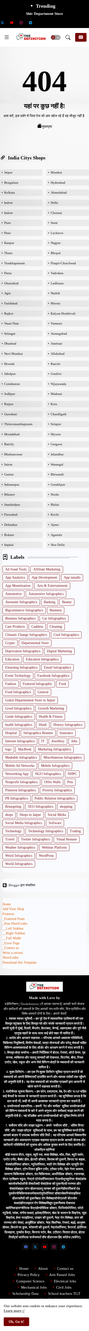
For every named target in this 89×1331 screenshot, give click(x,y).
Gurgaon (56, 444)
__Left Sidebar (12, 928)
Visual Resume (66, 839)
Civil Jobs (63, 1287)
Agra (7, 293)
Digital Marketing (59, 651)
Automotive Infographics (46, 594)
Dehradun (10, 525)
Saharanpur (11, 484)
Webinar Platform (54, 847)
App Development (44, 577)
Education (12, 659)
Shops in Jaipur (30, 815)
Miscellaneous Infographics (63, 757)
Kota (54, 404)
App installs (72, 577)
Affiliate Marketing (46, 569)
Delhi (54, 203)
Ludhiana (57, 283)
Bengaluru (11, 182)
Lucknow (57, 233)
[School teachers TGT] (49, 22)
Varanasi (56, 323)
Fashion (10, 684)
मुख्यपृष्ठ (47, 126)
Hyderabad (58, 182)
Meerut (55, 303)
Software (55, 823)
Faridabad (11, 303)
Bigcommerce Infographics (24, 610)
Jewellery (58, 741)
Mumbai (56, 172)
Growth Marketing (51, 708)
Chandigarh (59, 414)
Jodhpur (9, 394)
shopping (66, 806)
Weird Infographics (18, 856)
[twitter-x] (35, 1246)
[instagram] (21, 22)
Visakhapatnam (14, 263)
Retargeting (13, 806)
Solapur (56, 424)
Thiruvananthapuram (18, 424)
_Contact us (10, 948)
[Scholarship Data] (39, 22)
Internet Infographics (20, 741)
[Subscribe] (81, 37)
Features (8, 914)
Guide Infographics (18, 716)
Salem (8, 464)
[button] (56, 37)
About (43, 1269)
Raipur (8, 404)
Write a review (12, 953)
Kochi (55, 514)
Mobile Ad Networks (19, 766)
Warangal (57, 464)
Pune (7, 223)
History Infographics (67, 725)
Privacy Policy (29, 1275)
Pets (70, 782)
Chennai (56, 213)
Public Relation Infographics (55, 798)
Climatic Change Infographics (26, 635)
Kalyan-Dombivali (63, 313)
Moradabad (12, 434)
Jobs (74, 741)
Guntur (9, 474)
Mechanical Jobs (34, 1287)
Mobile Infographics (55, 766)
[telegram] (30, 22)
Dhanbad (10, 343)
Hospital (11, 733)
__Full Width (11, 938)
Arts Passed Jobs (62, 1275)
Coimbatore (12, 384)
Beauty (67, 602)
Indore (8, 203)
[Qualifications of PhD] (68, 22)
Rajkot (8, 313)
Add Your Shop (13, 909)
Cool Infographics (66, 635)
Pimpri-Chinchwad (63, 263)
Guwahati (10, 414)
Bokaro (9, 535)
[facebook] (25, 1246)
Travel (9, 839)
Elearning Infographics (21, 667)
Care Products (15, 626)
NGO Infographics (48, 774)
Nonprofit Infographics (21, 782)
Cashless (37, 626)
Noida (55, 494)
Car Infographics (54, 618)
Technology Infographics (45, 831)
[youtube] (11, 22)
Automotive (13, 594)
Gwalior (56, 374)
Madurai (56, 394)
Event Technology (18, 676)
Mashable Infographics (21, 757)
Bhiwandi (57, 474)
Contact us (65, 1269)
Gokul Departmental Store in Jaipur (30, 700)
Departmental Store (35, 643)
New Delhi (58, 545)
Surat (54, 223)
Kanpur (9, 243)
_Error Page (11, 943)
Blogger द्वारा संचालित (22, 885)
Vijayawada (58, 384)
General (43, 692)
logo (8, 749)
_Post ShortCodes (14, 923)
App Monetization (17, 586)
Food (62, 684)
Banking (49, 602)
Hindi (43, 725)
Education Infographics (42, 659)
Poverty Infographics (57, 790)
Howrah (9, 364)
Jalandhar (57, 454)
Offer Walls (52, 782)
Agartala (56, 535)
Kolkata (9, 192)
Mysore (56, 434)
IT (43, 741)
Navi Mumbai (13, 353)
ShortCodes (10, 957)
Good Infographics (18, 708)
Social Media (57, 815)
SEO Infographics (40, 806)
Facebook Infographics (53, 676)
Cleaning (56, 626)
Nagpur (56, 243)
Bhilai (55, 504)
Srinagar (9, 333)
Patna (8, 273)
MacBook (24, 749)
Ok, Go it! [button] (16, 1322)
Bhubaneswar (13, 454)
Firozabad (11, 514)
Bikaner (9, 494)
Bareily (9, 444)
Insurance (66, 733)
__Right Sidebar (13, 933)
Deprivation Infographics (22, 651)
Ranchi (55, 364)
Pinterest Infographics (20, 790)
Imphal (9, 545)
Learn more (12, 1311)
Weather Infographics (20, 847)
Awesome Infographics (21, 602)
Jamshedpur (12, 504)
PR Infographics (16, 798)
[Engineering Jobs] (77, 22)
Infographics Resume (38, 733)
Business (56, 610)
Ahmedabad (59, 192)
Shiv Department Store (44, 14)
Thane (8, 253)
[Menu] (6, 37)
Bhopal (56, 253)
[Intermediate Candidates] (58, 22)
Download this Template (19, 962)
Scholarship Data (25, 1294)
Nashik (55, 293)
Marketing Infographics (54, 749)
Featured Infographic (37, 684)
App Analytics (15, 577)
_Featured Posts (13, 919)
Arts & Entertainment (52, 586)
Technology (13, 831)
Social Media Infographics (23, 823)
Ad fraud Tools (15, 569)
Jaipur (8, 172)
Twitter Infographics (35, 839)
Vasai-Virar (11, 323)
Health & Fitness (50, 716)
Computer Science (30, 1281)
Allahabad (58, 353)
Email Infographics (57, 667)
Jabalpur (10, 374)
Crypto (10, 643)
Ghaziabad (11, 283)
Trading (75, 831)
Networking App (16, 774)
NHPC (72, 774)
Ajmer (55, 525)
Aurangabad (59, 333)
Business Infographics (20, 618)
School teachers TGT (64, 1294)
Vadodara (57, 273)
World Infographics (18, 864)
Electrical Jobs (65, 1281)
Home (6, 904)
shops (9, 815)
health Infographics (18, 725)
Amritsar (56, 343)
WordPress (46, 856)
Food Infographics (18, 692)
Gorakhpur (58, 484)
